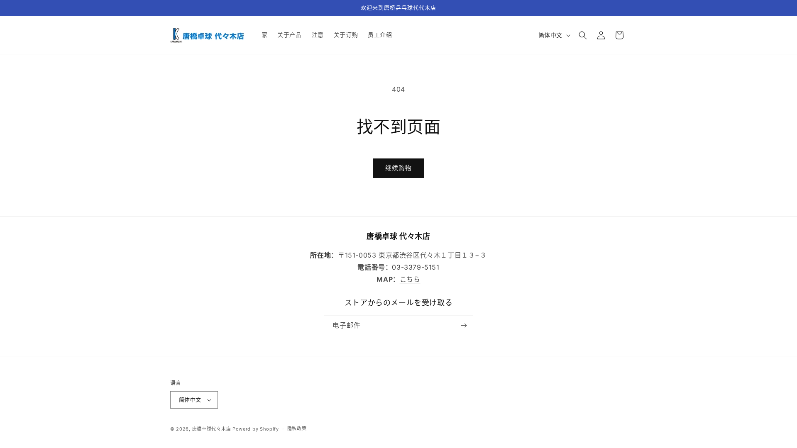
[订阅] (464, 325)
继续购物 (398, 168)
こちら (410, 279)
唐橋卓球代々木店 (211, 429)
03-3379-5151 (415, 267)
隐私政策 (297, 428)
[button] (583, 35)
